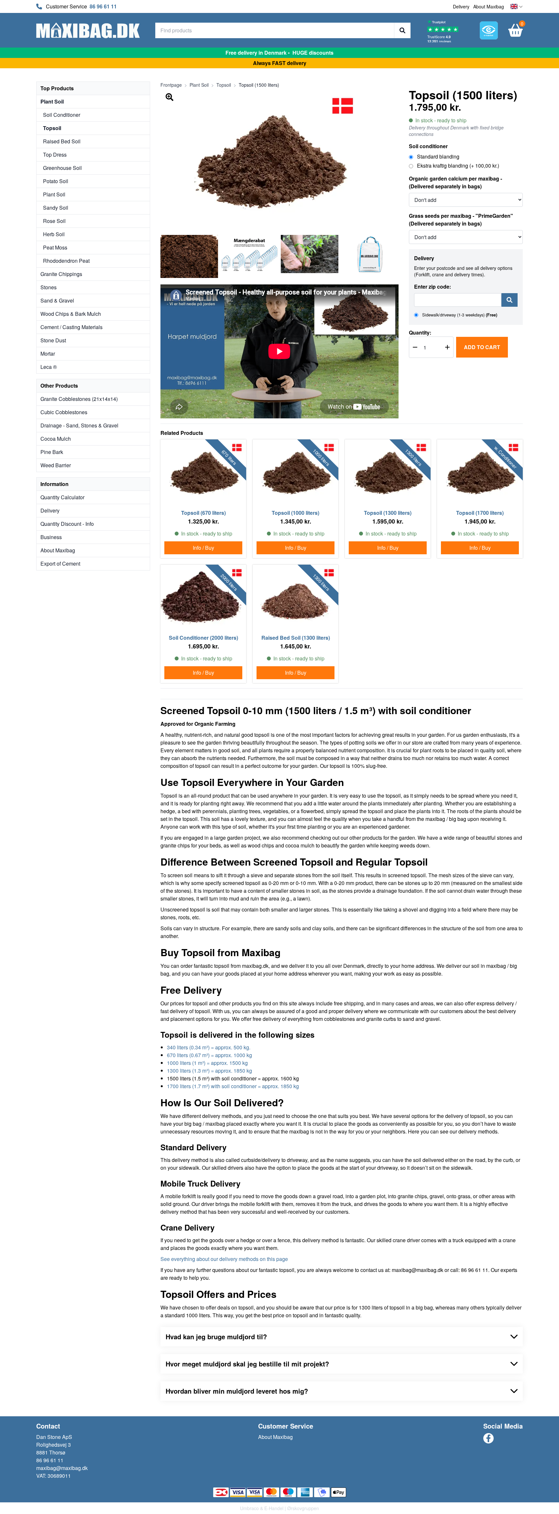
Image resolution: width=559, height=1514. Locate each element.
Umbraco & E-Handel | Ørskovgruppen (279, 1508)
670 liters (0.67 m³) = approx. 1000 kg (209, 1055)
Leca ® (48, 366)
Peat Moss (55, 247)
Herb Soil (54, 234)
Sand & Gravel (57, 300)
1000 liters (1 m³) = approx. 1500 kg (207, 1062)
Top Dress (55, 154)
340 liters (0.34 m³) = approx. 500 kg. (208, 1047)
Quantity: (420, 332)
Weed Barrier (55, 465)
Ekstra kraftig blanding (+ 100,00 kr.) (457, 165)
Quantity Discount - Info (67, 523)
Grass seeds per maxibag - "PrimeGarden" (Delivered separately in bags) (461, 219)
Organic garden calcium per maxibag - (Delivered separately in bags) (455, 182)
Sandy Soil (55, 207)
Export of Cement (60, 563)
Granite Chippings (61, 274)
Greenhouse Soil (62, 167)
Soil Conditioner (61, 114)
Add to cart (482, 347)
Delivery (461, 6)
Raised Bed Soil (62, 141)
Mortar (47, 353)
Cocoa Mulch (55, 438)
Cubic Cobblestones (63, 412)
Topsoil (52, 128)
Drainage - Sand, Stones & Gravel (79, 425)
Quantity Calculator (62, 497)
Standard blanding (437, 156)
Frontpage (171, 85)
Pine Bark (51, 452)
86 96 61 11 (103, 6)
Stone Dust (53, 340)
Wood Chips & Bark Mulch (70, 313)
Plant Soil (52, 101)
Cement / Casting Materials (71, 327)
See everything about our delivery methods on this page (224, 1259)
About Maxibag (488, 6)
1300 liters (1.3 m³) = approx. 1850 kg (209, 1070)
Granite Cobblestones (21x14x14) (79, 399)
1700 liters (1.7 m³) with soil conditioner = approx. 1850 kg (233, 1086)
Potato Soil (55, 181)
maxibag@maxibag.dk (62, 1468)
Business (51, 537)
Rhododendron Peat (66, 260)
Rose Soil (54, 221)
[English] (516, 6)
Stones (48, 287)
